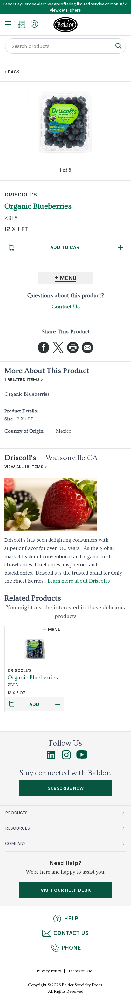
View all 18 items (24, 466)
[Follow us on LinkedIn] (51, 758)
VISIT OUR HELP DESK (66, 890)
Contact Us (66, 306)
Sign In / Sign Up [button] (34, 24)
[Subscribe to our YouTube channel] (81, 757)
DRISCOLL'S (20, 194)
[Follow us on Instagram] (66, 758)
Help (71, 918)
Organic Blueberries (33, 677)
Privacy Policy (49, 971)
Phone (71, 947)
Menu (68, 278)
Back (13, 72)
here (76, 10)
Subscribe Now (66, 788)
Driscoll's (20, 457)
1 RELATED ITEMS (22, 379)
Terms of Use (80, 971)
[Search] (118, 45)
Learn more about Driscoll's (79, 581)
